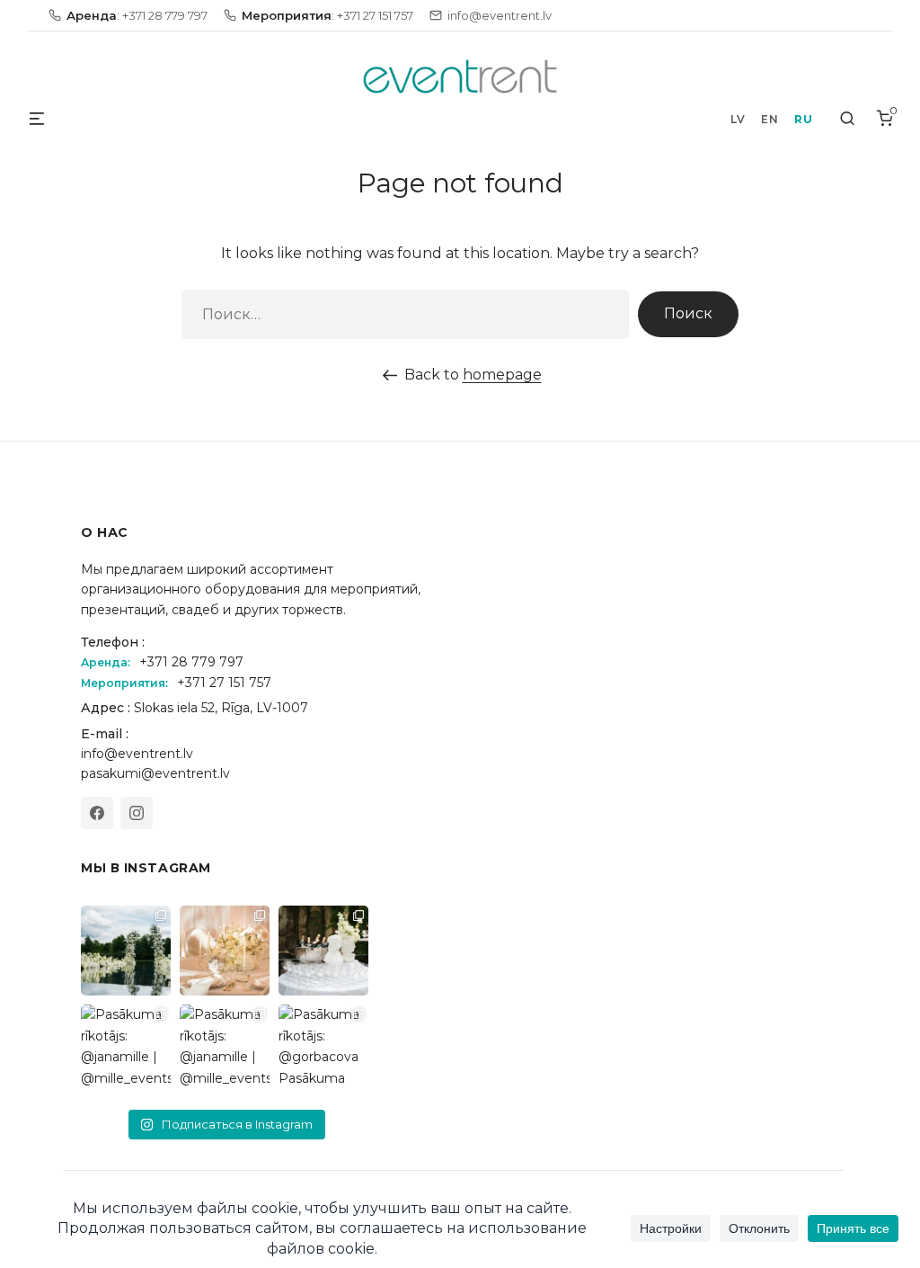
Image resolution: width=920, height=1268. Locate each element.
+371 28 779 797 (191, 662)
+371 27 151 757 (224, 682)
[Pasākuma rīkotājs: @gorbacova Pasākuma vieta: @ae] (323, 1049)
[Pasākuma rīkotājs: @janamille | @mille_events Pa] (126, 951)
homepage (502, 374)
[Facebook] (97, 813)
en (769, 119)
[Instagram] (136, 813)
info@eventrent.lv (137, 754)
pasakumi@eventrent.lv (155, 773)
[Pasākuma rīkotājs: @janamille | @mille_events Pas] (126, 1049)
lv (737, 119)
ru (803, 119)
